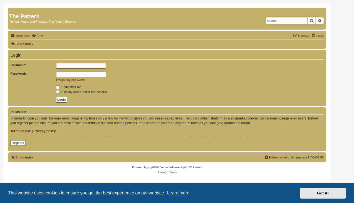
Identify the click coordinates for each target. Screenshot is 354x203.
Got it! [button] (323, 193)
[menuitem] (37, 35)
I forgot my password (70, 80)
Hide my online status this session (84, 91)
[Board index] (12, 10)
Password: (18, 73)
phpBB (152, 167)
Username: (18, 65)
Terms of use (21, 131)
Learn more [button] (178, 193)
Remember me (71, 87)
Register (18, 143)
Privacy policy (44, 131)
